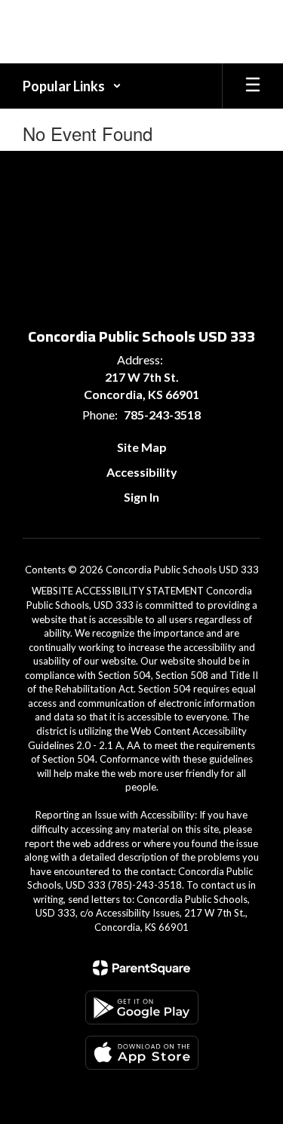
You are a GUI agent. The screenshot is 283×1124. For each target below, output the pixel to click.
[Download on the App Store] (141, 1053)
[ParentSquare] (141, 968)
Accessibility (141, 472)
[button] (72, 86)
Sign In (141, 497)
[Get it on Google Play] (141, 1007)
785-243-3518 (162, 414)
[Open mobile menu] (253, 86)
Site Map (142, 447)
